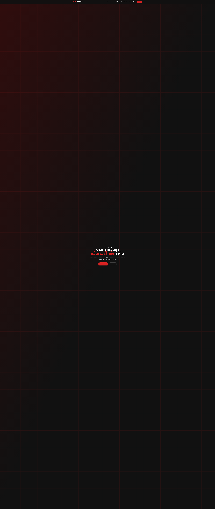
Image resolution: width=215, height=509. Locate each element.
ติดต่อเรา (139, 1)
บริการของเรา (103, 264)
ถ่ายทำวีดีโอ (117, 1)
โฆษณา (112, 1)
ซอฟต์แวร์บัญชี (122, 1)
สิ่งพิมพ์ (108, 1)
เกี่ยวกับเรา (133, 1)
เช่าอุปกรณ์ (128, 1)
